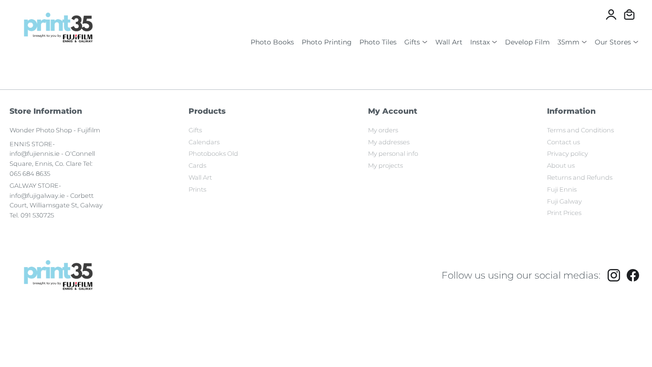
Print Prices (564, 212)
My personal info (393, 153)
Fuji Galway (564, 201)
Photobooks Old (213, 153)
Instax (480, 42)
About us (561, 165)
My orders (383, 130)
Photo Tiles (378, 42)
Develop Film (527, 42)
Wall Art (449, 42)
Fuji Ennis (562, 189)
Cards (197, 165)
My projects (385, 165)
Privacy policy (567, 153)
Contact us (563, 142)
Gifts (412, 42)
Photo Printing (327, 42)
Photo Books (272, 42)
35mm (568, 42)
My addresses (389, 142)
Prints (197, 189)
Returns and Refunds (579, 177)
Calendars (204, 142)
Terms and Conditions (580, 130)
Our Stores (613, 42)
